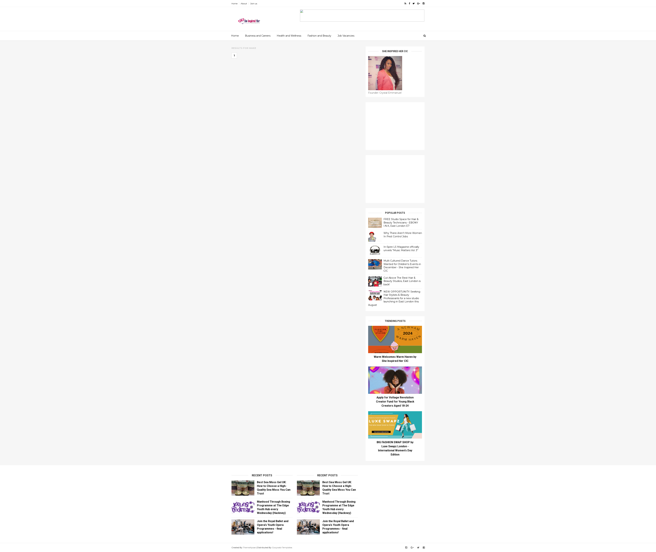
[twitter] (414, 3)
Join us (253, 3)
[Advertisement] (395, 126)
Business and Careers (257, 35)
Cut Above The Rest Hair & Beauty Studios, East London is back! (402, 281)
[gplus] (418, 3)
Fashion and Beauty (319, 35)
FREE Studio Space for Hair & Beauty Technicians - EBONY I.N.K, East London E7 (401, 222)
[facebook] (409, 3)
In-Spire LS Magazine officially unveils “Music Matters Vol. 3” (401, 248)
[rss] (405, 3)
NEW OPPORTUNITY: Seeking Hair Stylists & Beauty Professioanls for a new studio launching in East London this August (394, 298)
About (244, 3)
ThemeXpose (249, 547)
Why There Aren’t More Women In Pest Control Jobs (403, 234)
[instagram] (424, 3)
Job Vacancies (346, 35)
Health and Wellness (289, 35)
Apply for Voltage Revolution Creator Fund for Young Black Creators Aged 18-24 (395, 401)
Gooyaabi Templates (282, 547)
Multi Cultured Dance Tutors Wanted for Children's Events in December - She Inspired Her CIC (402, 265)
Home (234, 3)
